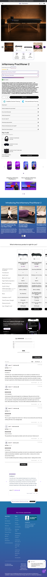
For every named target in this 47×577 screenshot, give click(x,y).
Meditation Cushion (17, 536)
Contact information (23, 569)
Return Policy (8, 523)
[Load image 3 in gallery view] (28, 47)
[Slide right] (44, 47)
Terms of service (23, 566)
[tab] (23, 173)
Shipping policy (23, 568)
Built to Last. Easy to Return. (8, 529)
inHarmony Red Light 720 (17, 546)
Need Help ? (7, 516)
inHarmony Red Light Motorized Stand (17, 553)
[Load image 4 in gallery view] (37, 47)
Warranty (7, 525)
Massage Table (17, 530)
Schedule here (32, 501)
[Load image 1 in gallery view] (9, 47)
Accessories (17, 557)
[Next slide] (43, 167)
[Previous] (6, 481)
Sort (32, 361)
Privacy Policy (8, 532)
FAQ (6, 518)
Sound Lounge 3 (17, 523)
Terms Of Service (7, 535)
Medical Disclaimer (7, 539)
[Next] (40, 481)
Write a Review (38, 358)
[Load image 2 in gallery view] (18, 47)
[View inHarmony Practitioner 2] (36, 490)
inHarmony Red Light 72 (18, 541)
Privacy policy (23, 565)
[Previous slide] (4, 167)
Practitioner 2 (18, 533)
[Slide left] (3, 47)
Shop (16, 516)
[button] (3, 3)
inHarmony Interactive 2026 (9, 565)
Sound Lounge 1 (17, 519)
